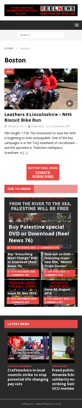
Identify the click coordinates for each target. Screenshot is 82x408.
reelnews (37, 126)
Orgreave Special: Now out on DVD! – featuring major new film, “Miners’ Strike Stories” (58, 258)
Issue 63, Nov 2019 (22, 293)
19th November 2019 (23, 298)
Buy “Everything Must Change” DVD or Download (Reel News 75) (22, 260)
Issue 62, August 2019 (57, 291)
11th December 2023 (23, 247)
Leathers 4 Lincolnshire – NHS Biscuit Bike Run (38, 117)
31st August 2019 (58, 298)
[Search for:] (41, 35)
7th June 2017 (16, 126)
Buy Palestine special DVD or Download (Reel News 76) (39, 233)
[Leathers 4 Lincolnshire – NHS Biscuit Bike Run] (41, 89)
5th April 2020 (56, 271)
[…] (25, 153)
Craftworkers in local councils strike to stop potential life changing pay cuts (28, 377)
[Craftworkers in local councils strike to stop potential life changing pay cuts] (28, 347)
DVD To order (19, 189)
